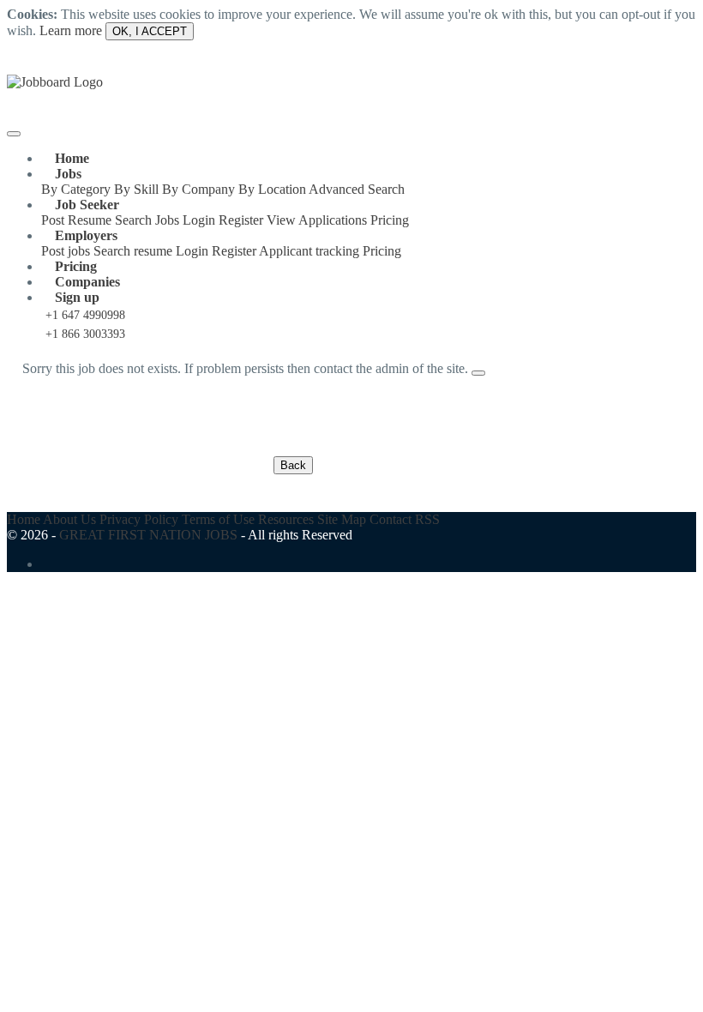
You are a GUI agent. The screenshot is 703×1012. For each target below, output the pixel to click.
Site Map (341, 519)
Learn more (70, 30)
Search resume (132, 251)
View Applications (317, 220)
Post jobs (65, 251)
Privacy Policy (138, 519)
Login (199, 220)
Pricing (389, 220)
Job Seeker (87, 204)
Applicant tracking (309, 251)
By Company (198, 189)
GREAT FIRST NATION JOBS (148, 534)
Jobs (68, 173)
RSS (427, 519)
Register (241, 220)
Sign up (77, 297)
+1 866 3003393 (85, 333)
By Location (272, 189)
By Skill (136, 189)
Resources (286, 519)
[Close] (478, 373)
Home (72, 158)
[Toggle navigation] (14, 133)
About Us (69, 519)
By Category (76, 189)
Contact (391, 519)
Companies (87, 281)
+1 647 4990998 (85, 315)
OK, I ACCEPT (149, 31)
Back (293, 465)
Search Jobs (147, 220)
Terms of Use (218, 519)
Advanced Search (357, 189)
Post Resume (76, 220)
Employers (86, 235)
